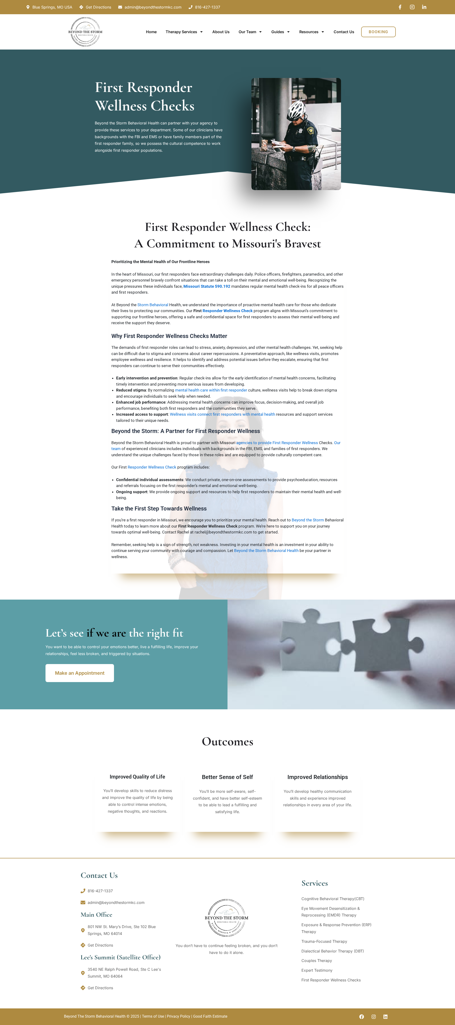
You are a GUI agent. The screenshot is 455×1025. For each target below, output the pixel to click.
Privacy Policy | (180, 1016)
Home (151, 31)
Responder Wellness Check (228, 310)
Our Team (247, 31)
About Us (221, 31)
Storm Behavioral (152, 304)
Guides (277, 31)
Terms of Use (153, 1016)
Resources (308, 31)
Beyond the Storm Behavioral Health (266, 550)
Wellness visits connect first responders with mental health (222, 414)
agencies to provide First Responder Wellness (277, 442)
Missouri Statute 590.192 (206, 286)
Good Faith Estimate (210, 1016)
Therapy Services (181, 31)
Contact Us (344, 31)
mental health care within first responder (211, 390)
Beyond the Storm (308, 520)
